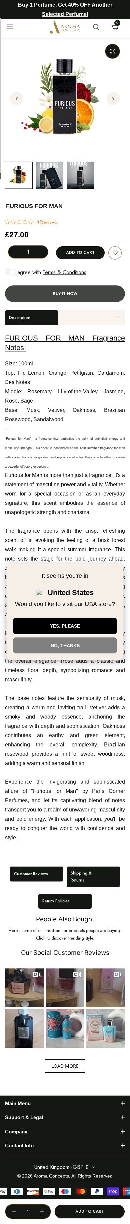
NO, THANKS (65, 645)
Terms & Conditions (64, 272)
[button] (113, 98)
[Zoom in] (112, 51)
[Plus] (42, 252)
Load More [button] (65, 1066)
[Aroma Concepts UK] (65, 27)
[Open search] (96, 27)
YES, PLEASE (65, 625)
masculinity (18, 679)
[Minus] (14, 252)
